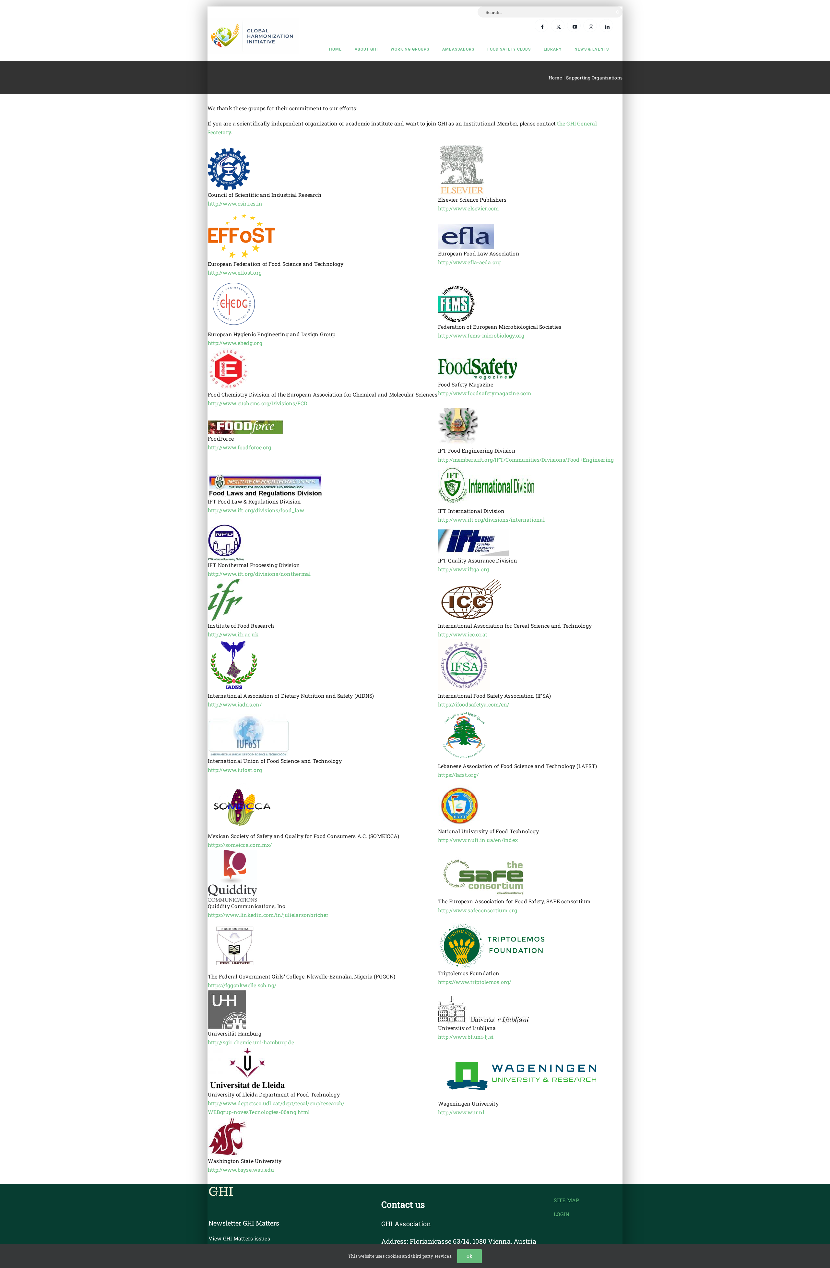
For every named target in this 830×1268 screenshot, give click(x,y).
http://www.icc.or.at (463, 634)
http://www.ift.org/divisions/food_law (256, 510)
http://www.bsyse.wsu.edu (241, 1169)
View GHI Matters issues (239, 1238)
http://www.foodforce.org (239, 447)
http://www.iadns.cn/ (235, 704)
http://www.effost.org (235, 272)
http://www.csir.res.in (235, 203)
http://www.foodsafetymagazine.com (484, 393)
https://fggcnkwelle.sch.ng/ (242, 985)
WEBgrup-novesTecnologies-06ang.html (259, 1111)
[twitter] (557, 25)
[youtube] (574, 25)
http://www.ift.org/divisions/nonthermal (259, 573)
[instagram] (590, 25)
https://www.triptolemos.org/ (474, 981)
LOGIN (561, 1214)
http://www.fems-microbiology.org (481, 335)
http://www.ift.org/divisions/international (491, 519)
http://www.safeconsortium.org (477, 910)
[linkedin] (606, 25)
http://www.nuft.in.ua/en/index (478, 839)
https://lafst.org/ (458, 774)
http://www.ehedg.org (235, 342)
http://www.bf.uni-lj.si (466, 1036)
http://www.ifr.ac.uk (233, 634)
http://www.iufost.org (235, 769)
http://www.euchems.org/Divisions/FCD (258, 403)
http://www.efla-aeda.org (469, 262)
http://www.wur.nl (461, 1112)
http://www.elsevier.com (468, 208)
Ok (469, 1256)
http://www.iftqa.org (463, 569)
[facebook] (541, 25)
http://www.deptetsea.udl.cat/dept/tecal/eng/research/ (276, 1103)
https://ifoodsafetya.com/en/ (473, 704)
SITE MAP (566, 1200)
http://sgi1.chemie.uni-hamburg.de (251, 1042)
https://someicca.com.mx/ (240, 844)
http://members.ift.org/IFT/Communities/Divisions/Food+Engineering (526, 459)
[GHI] (253, 21)
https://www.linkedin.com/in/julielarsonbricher (268, 914)
